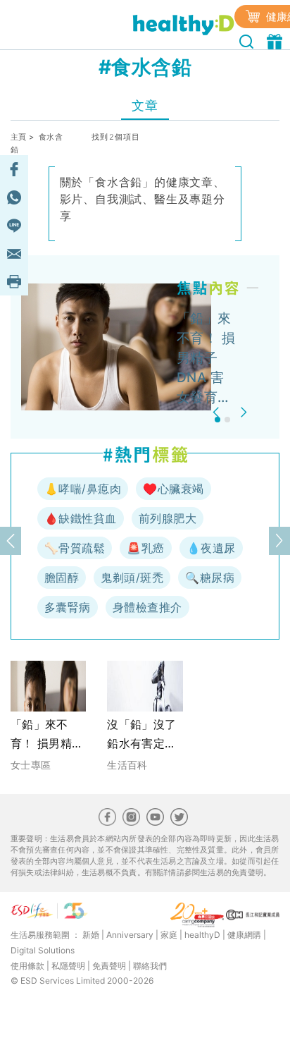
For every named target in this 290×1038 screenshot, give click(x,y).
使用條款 (27, 965)
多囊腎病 (67, 607)
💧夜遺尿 (211, 548)
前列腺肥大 (167, 518)
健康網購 (244, 934)
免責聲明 (109, 965)
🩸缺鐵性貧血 (80, 518)
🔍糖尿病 (209, 577)
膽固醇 (61, 577)
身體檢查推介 (147, 607)
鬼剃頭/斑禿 (132, 577)
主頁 (19, 137)
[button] (218, 412)
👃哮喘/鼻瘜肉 (82, 489)
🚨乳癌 (145, 548)
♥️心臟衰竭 (173, 489)
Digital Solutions (43, 950)
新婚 (90, 934)
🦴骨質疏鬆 (74, 548)
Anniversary (129, 934)
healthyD (202, 934)
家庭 (168, 934)
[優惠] (276, 40)
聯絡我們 (150, 965)
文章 (145, 105)
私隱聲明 (68, 965)
